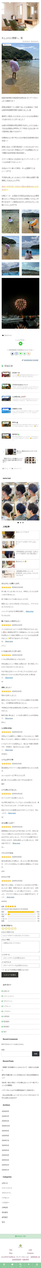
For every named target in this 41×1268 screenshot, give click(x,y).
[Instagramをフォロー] (16, 353)
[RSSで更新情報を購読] (28, 353)
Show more (29, 611)
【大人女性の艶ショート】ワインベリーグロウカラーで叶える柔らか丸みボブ (20, 1096)
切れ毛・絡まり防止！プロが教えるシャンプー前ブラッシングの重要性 (20, 1084)
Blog (10, 1253)
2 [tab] (20, 522)
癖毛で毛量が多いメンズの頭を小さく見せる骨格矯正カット (20, 1076)
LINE (30, 1250)
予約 (10, 1250)
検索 (2, 1050)
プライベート (8, 335)
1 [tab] (18, 522)
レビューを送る (10, 975)
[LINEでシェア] (20, 343)
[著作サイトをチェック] (12, 353)
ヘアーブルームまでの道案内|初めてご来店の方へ (18, 1090)
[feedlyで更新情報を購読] (24, 353)
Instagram (30, 1253)
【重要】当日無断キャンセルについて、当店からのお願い (20, 1068)
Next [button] (37, 501)
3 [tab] (23, 522)
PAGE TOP (21, 1236)
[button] (37, 654)
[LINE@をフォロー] (20, 353)
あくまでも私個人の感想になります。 (17, 970)
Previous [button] (4, 501)
